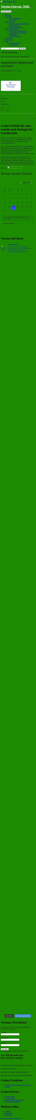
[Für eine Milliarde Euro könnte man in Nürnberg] (18, 1006)
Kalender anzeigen (9, 223)
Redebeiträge (13, 34)
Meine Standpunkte (15, 18)
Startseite (7, 15)
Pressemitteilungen (15, 43)
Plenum (8, 117)
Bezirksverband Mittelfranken (14, 1100)
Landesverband (9, 1098)
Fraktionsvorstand (29, 117)
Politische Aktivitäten (11, 29)
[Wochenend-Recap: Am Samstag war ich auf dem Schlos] (18, 979)
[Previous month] (20, 183)
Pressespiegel (13, 45)
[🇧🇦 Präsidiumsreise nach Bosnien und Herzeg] (18, 867)
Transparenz (12, 20)
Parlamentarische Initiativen (17, 31)
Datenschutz (9, 1115)
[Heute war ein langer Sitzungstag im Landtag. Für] (18, 790)
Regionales (8, 38)
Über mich (8, 17)
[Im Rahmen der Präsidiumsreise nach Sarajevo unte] (18, 891)
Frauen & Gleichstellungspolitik (19, 24)
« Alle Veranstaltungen (9, 52)
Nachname (4, 1038)
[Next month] (31, 183)
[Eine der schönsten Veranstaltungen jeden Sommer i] (18, 688)
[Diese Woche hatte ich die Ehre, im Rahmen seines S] (18, 546)
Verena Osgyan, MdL (15, 6)
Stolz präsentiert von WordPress (11, 1118)
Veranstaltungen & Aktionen (18, 32)
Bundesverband (10, 1096)
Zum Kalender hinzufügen (11, 86)
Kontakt (7, 1111)
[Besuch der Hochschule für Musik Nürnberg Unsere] (18, 281)
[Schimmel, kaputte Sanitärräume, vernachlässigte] (18, 738)
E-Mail (3, 1043)
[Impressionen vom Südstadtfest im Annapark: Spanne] (18, 822)
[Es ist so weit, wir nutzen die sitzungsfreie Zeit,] (18, 417)
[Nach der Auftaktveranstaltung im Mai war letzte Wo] (18, 938)
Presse (7, 41)
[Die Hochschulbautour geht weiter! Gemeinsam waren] (18, 334)
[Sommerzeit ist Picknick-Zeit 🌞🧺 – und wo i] (18, 376)
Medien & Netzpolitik (16, 27)
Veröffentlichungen (15, 36)
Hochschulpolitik (14, 25)
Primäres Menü (6, 11)
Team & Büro (9, 40)
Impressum (8, 1113)
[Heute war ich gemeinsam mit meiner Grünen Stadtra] (18, 591)
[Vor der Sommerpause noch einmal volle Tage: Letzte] (18, 492)
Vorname (3, 1032)
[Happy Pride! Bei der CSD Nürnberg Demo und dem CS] (18, 452)
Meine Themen (9, 22)
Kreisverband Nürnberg (12, 1102)
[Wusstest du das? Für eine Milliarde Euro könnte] (18, 992)
